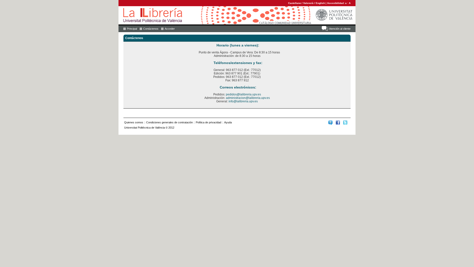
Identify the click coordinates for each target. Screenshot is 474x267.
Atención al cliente (340, 28)
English (320, 3)
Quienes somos (133, 122)
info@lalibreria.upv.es (243, 101)
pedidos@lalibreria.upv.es (243, 94)
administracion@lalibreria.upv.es (248, 98)
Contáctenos (150, 28)
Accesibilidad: (336, 3)
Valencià (308, 3)
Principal (132, 28)
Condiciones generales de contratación (169, 122)
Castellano (294, 3)
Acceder (170, 28)
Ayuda (228, 122)
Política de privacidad (208, 122)
